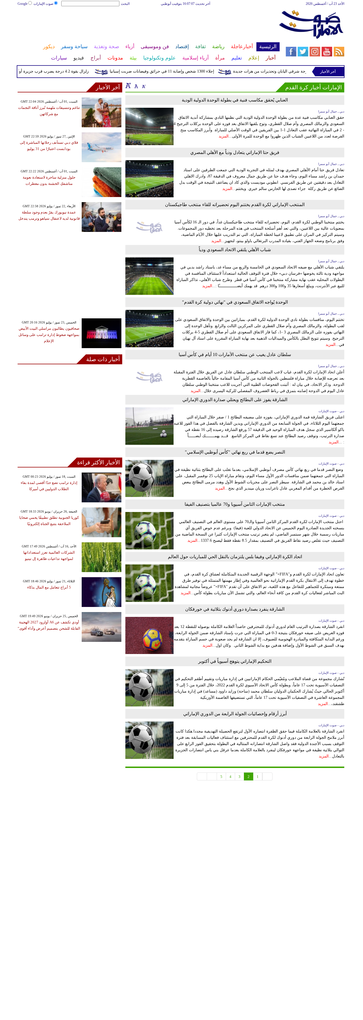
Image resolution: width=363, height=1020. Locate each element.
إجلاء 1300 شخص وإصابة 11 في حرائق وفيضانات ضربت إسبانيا (173, 71)
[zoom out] (143, 85)
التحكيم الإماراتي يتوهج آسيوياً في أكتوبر (234, 661)
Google (23, 4)
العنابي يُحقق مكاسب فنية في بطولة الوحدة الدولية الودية (235, 100)
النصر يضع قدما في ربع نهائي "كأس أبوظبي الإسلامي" (235, 452)
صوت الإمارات (43, 4)
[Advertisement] (148, 25)
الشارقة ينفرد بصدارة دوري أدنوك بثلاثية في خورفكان (234, 609)
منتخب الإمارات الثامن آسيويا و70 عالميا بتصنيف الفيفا (235, 504)
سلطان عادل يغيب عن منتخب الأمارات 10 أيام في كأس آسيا (235, 354)
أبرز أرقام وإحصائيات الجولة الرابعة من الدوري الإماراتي (235, 713)
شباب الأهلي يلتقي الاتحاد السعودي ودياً (235, 249)
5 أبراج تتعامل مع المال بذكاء (49, 587)
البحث (125, 4)
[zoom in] (128, 85)
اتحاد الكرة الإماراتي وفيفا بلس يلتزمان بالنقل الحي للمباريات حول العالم (235, 556)
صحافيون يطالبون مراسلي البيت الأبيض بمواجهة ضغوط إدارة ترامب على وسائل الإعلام (48, 334)
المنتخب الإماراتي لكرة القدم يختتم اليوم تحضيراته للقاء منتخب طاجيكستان (235, 204)
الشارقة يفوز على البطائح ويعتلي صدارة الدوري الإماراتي (234, 399)
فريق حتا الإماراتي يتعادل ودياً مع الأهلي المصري (234, 152)
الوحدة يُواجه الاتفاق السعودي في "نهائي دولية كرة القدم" (235, 302)
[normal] (135, 85)
